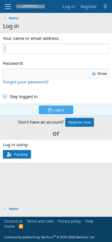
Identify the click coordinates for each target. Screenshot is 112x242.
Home (9, 226)
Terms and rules (40, 221)
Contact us (13, 221)
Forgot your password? (26, 82)
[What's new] (105, 6)
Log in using (15, 144)
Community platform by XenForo (49, 237)
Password (12, 63)
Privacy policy (69, 221)
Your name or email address (30, 38)
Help (89, 221)
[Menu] (8, 6)
